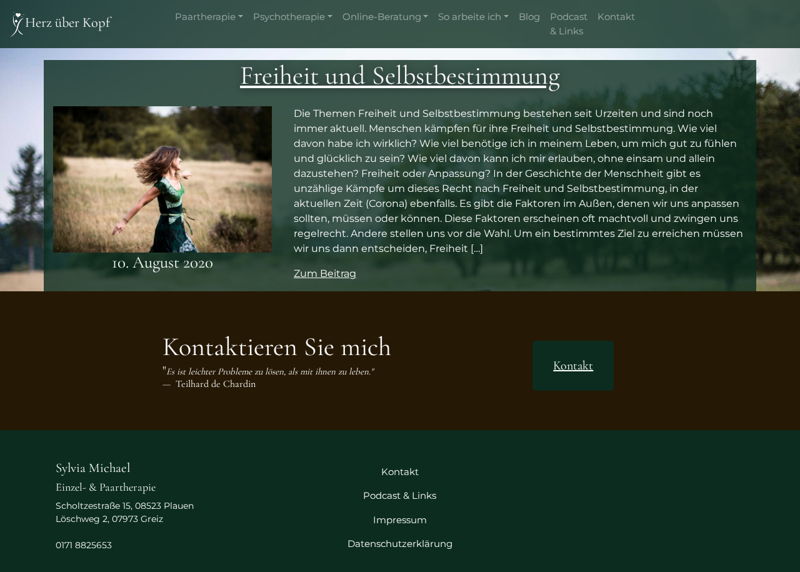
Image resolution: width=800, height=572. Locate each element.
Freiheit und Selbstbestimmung (400, 75)
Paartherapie (205, 17)
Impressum (400, 520)
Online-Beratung (381, 17)
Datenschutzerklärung (400, 543)
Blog (529, 17)
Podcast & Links (569, 24)
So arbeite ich (469, 17)
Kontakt (616, 17)
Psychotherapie (289, 17)
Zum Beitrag (325, 273)
